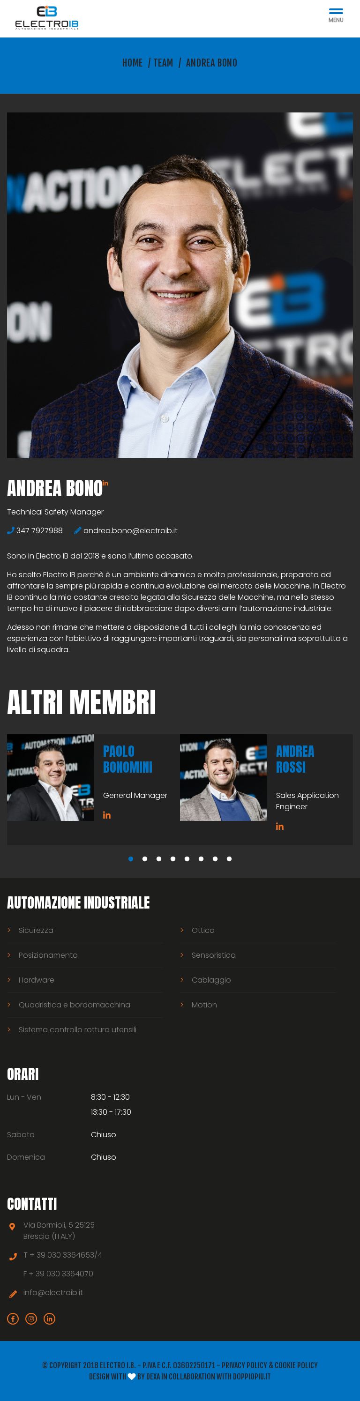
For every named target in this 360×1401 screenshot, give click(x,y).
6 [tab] (201, 859)
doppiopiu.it (252, 1376)
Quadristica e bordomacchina (74, 1004)
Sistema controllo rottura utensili (77, 1029)
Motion (204, 1004)
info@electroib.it (53, 1292)
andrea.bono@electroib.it (130, 530)
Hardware (36, 980)
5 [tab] (187, 859)
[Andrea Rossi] (223, 777)
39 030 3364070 (64, 1273)
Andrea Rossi (295, 759)
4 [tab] (173, 859)
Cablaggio (211, 980)
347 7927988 (39, 530)
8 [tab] (229, 859)
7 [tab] (215, 859)
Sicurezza (36, 930)
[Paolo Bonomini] (50, 777)
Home (132, 63)
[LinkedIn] (105, 483)
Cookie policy (296, 1365)
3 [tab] (159, 859)
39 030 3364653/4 (69, 1255)
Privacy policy (244, 1365)
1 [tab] (130, 859)
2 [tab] (145, 859)
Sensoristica (214, 955)
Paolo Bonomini (127, 759)
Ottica (203, 930)
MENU (336, 20)
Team (163, 63)
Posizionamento (48, 955)
